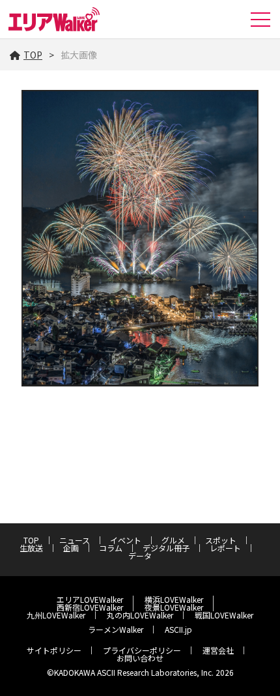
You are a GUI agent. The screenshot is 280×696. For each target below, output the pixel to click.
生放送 (31, 547)
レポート (225, 547)
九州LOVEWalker (56, 614)
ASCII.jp (178, 629)
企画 (71, 547)
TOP (32, 54)
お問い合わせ (140, 657)
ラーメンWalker (115, 629)
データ (140, 555)
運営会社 (218, 650)
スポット (220, 539)
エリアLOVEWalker (90, 599)
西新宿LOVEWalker (90, 607)
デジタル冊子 (166, 547)
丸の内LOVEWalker (140, 614)
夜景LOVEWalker (174, 607)
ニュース (74, 539)
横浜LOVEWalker (174, 599)
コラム (110, 547)
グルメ (173, 539)
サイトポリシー (54, 650)
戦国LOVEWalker (224, 614)
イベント (125, 539)
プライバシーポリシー (142, 650)
